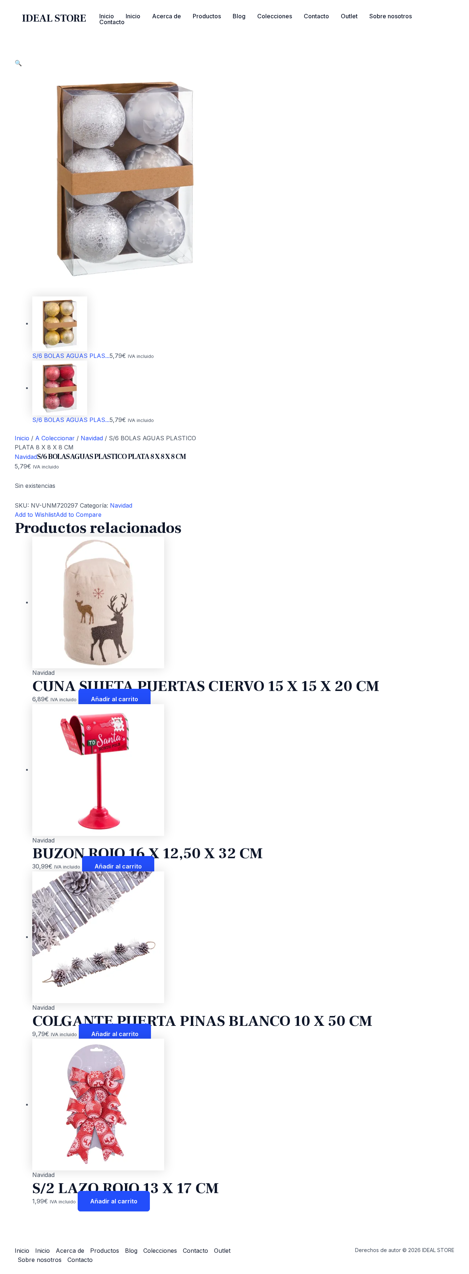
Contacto (316, 16)
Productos (207, 16)
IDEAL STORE (54, 18)
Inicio (106, 16)
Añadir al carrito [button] (114, 699)
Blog (239, 16)
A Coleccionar (55, 438)
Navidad (92, 438)
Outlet (349, 16)
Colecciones (274, 16)
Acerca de (166, 16)
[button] (18, 63)
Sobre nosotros (390, 16)
